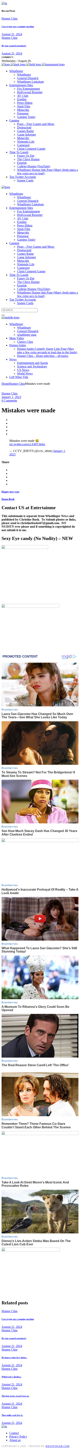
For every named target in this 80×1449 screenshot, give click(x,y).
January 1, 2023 (11, 397)
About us (15, 1440)
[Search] (3, 315)
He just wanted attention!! (14, 45)
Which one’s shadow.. (12, 1377)
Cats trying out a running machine (18, 26)
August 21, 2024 (12, 34)
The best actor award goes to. (15, 1396)
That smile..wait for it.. (12, 1415)
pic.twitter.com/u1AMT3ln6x (27, 444)
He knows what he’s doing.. (14, 1357)
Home (5, 383)
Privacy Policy (18, 1436)
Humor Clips (9, 18)
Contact (14, 1433)
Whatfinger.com (57, 1446)
